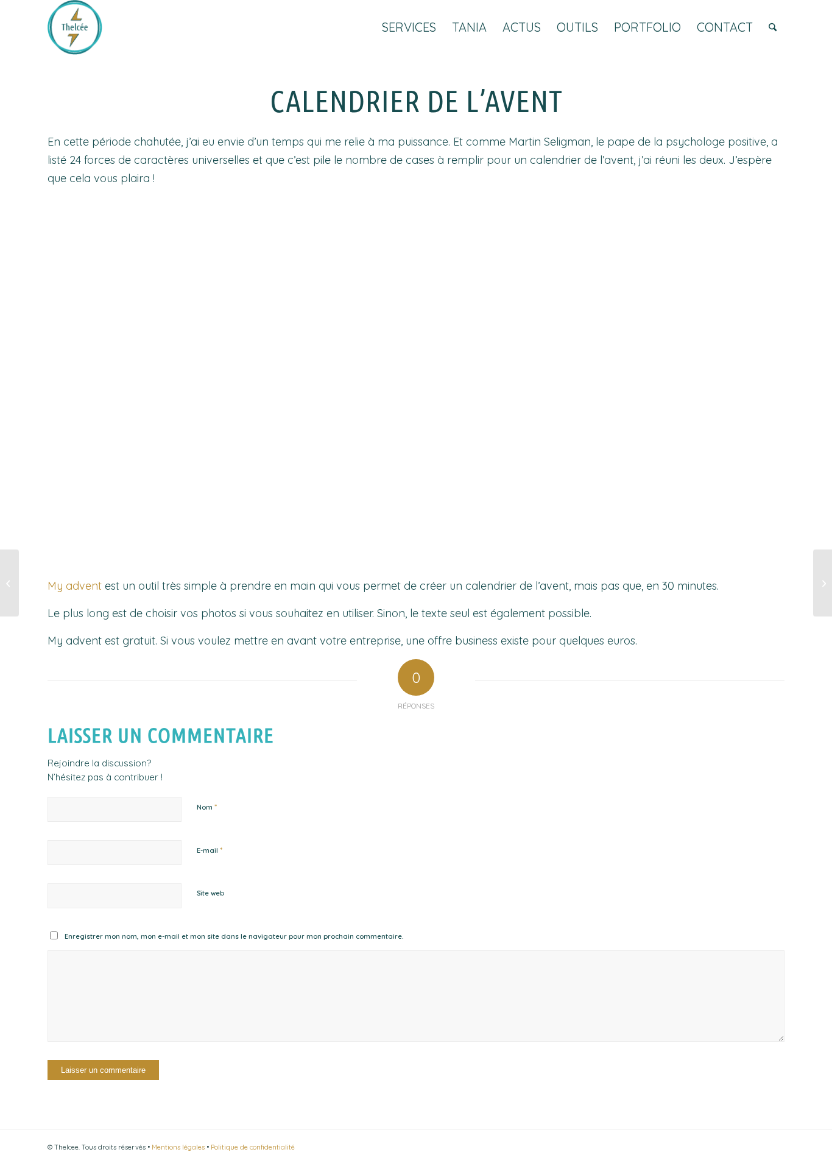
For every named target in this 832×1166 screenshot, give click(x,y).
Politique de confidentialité (253, 1147)
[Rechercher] (772, 27)
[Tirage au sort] (822, 583)
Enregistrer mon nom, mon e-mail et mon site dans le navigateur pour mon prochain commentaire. (234, 936)
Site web (210, 893)
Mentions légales (178, 1147)
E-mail (209, 850)
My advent (75, 586)
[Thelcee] (75, 27)
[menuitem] (409, 27)
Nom (207, 806)
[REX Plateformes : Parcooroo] (9, 583)
